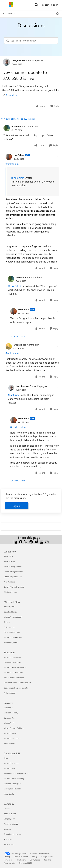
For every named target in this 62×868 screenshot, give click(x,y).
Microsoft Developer (12, 763)
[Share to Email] (46, 541)
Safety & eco (35, 860)
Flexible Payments (11, 642)
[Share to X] (26, 541)
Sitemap (7, 856)
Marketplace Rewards (12, 789)
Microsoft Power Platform (13, 728)
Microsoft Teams (10, 733)
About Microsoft (10, 813)
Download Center (10, 612)
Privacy (34, 856)
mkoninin (16, 126)
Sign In (54, 4)
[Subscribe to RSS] (41, 541)
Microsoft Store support (13, 617)
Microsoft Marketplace (12, 783)
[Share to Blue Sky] (36, 541)
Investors (7, 829)
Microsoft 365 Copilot (12, 738)
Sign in (17, 505)
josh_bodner (18, 60)
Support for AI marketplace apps (16, 773)
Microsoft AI (8, 707)
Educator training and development (17, 682)
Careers (7, 808)
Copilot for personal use (13, 576)
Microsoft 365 (9, 723)
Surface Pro (8, 556)
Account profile (9, 606)
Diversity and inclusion (12, 834)
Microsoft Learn (10, 768)
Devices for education (12, 662)
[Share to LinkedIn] (15, 541)
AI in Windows (9, 582)
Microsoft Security (11, 713)
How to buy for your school (14, 677)
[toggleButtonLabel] (57, 13)
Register (45, 4)
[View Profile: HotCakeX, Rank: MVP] (9, 157)
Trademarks (21, 860)
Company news (9, 819)
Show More (11, 95)
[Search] (36, 5)
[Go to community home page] (11, 4)
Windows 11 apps (10, 592)
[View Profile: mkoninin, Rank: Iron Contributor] (6, 128)
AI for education (10, 693)
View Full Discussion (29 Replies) (19, 118)
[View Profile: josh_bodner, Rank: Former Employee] (6, 62)
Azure (6, 758)
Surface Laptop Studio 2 (13, 566)
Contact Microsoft (21, 856)
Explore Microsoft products (14, 587)
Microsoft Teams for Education (15, 667)
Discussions (10, 13)
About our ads (9, 863)
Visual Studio (9, 794)
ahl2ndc (18, 344)
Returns (7, 622)
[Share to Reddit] (31, 541)
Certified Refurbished (12, 632)
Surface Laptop (9, 561)
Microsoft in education (12, 657)
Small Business (9, 743)
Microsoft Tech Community (14, 778)
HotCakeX (19, 155)
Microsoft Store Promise (13, 637)
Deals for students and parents (16, 688)
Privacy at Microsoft (11, 824)
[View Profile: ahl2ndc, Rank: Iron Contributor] (9, 346)
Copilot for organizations (13, 571)
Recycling (47, 860)
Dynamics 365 (9, 718)
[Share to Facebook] (20, 541)
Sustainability (9, 844)
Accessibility (8, 839)
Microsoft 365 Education (13, 672)
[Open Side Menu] (4, 4)
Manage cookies (47, 856)
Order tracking (9, 627)
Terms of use (8, 860)
